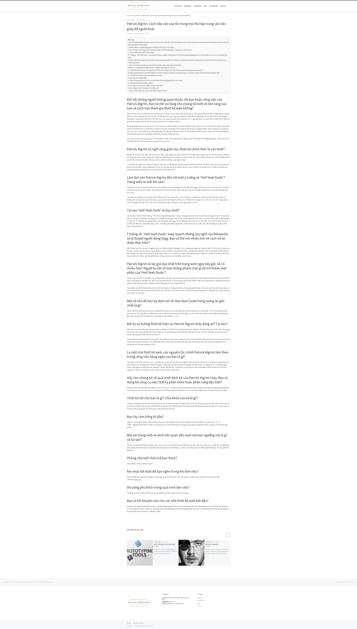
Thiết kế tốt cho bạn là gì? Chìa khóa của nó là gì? (146, 75)
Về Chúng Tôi (201, 600)
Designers (138, 15)
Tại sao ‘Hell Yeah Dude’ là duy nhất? (141, 52)
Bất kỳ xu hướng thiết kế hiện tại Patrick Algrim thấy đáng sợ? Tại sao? (152, 68)
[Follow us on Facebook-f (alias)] (224, 623)
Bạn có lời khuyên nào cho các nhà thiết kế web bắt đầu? (148, 91)
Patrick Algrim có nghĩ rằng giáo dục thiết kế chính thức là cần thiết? (151, 47)
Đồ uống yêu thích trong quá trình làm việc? (144, 88)
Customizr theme (148, 625)
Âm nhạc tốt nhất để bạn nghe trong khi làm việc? (146, 86)
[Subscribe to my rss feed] (221, 623)
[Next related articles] (228, 535)
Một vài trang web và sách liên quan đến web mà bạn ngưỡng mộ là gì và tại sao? (156, 80)
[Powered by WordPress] (133, 625)
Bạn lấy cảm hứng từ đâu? (138, 78)
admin (130, 33)
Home (128, 15)
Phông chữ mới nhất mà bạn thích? (141, 83)
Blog (132, 15)
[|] (138, 6)
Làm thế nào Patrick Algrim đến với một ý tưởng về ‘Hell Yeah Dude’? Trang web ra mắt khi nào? (160, 50)
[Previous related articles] (223, 535)
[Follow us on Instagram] (226, 623)
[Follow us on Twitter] (229, 623)
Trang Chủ (200, 598)
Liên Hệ (199, 606)
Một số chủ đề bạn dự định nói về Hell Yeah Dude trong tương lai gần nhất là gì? (155, 65)
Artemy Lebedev (212, 544)
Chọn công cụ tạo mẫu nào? (165, 544)
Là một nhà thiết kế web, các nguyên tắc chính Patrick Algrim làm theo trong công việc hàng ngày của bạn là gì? (166, 70)
